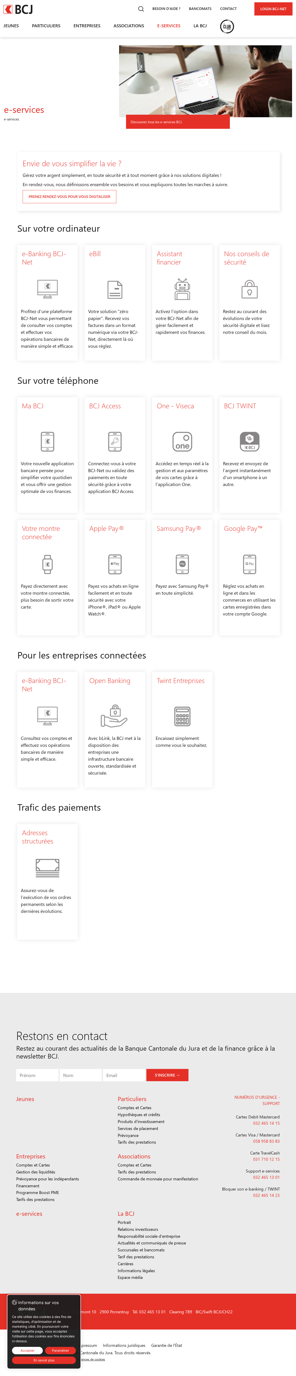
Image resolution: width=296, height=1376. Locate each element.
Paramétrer (60, 1350)
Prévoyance (128, 1135)
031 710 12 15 (266, 1159)
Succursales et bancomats (141, 1250)
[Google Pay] (249, 577)
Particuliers (46, 25)
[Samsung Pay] (182, 577)
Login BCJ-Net (273, 8)
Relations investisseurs (138, 1229)
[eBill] (115, 303)
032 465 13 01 (266, 1177)
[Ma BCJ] (47, 455)
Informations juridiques (124, 1345)
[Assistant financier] (182, 303)
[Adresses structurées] (47, 882)
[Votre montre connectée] (47, 577)
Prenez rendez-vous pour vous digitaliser (69, 196)
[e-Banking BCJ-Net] (47, 303)
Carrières (125, 1263)
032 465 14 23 (266, 1195)
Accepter (27, 1350)
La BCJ (200, 25)
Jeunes (11, 25)
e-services (168, 25)
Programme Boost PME (37, 1192)
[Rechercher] (141, 9)
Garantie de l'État (166, 1345)
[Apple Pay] (115, 577)
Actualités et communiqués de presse (152, 1243)
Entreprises (87, 25)
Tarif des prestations (136, 1256)
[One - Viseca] (182, 455)
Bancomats (200, 8)
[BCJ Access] (115, 455)
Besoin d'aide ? (166, 8)
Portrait (124, 1222)
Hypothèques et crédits (139, 1114)
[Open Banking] (115, 730)
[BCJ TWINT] (249, 455)
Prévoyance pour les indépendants (47, 1179)
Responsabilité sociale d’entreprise (149, 1236)
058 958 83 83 (266, 1141)
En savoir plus (44, 1360)
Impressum (87, 1345)
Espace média (130, 1277)
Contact (228, 8)
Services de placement (138, 1128)
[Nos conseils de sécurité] (249, 303)
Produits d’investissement (141, 1121)
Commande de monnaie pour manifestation (158, 1179)
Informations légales (136, 1270)
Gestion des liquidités (35, 1172)
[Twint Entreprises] (182, 730)
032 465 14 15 (266, 1123)
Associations (129, 25)
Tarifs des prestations (137, 1142)
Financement (27, 1185)
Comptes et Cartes (134, 1107)
